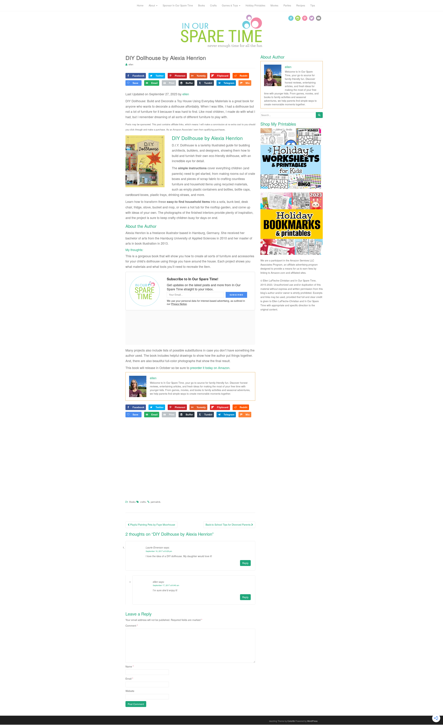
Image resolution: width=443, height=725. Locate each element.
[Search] (319, 115)
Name (129, 666)
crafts (143, 501)
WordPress (312, 720)
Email (129, 678)
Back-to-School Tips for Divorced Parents (228, 524)
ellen (131, 64)
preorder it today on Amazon (209, 367)
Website (129, 691)
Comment (131, 625)
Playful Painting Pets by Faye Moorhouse (152, 524)
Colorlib (291, 720)
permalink (155, 501)
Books (132, 501)
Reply (245, 563)
